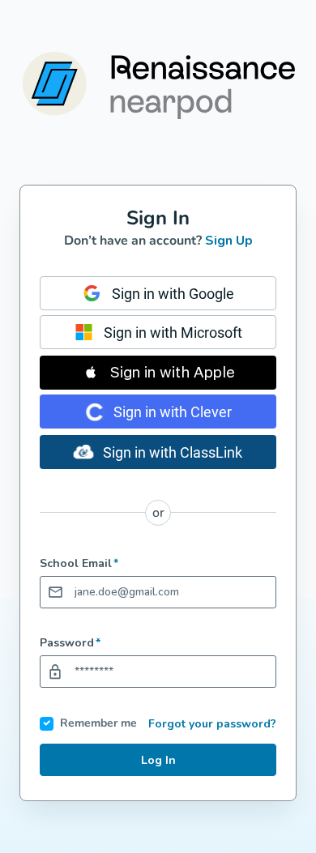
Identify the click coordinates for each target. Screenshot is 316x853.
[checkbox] (46, 724)
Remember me (98, 724)
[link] (158, 293)
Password (70, 643)
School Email (79, 563)
